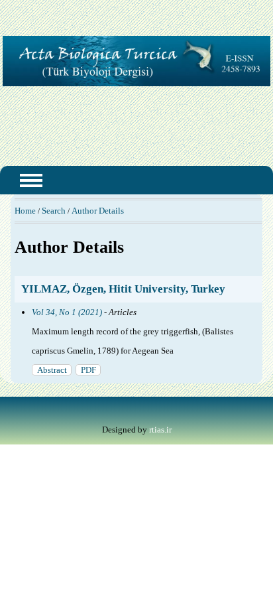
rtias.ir (160, 430)
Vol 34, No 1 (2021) (67, 312)
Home (25, 211)
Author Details (98, 211)
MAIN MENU (31, 180)
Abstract (52, 370)
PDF (88, 370)
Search (54, 211)
